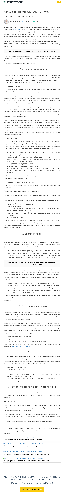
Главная (7, 16)
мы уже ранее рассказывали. (21, 346)
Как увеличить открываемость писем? (24, 16)
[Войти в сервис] (59, 2)
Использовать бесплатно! (32, 489)
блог (11, 16)
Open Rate (16, 29)
